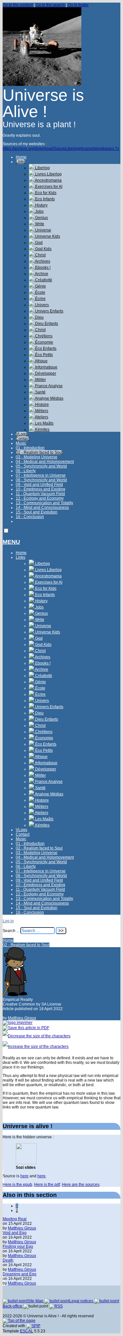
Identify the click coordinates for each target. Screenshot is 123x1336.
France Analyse (48, 386)
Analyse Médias (48, 398)
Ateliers (41, 417)
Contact (23, 438)
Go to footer (78, 5)
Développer (45, 373)
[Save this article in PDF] (26, 1028)
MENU (11, 542)
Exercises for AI (48, 186)
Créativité (43, 280)
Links (20, 161)
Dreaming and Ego (19, 1274)
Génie (40, 286)
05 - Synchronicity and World (41, 466)
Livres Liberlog (48, 174)
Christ (40, 255)
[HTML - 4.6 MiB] (26, 1163)
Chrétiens (43, 336)
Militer (40, 379)
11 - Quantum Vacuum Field (40, 493)
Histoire (41, 404)
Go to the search (50, 5)
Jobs (39, 211)
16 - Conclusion (30, 516)
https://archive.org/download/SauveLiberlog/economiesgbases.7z (61, 148)
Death (8, 1260)
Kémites (42, 429)
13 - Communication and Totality (44, 503)
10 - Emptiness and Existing (40, 489)
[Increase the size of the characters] (36, 1046)
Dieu (39, 317)
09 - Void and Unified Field (39, 484)
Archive (41, 273)
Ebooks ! (42, 267)
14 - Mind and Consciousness (42, 507)
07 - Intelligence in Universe (41, 475)
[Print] (17, 1022)
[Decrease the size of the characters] (37, 1036)
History (41, 205)
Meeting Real (15, 1219)
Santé (40, 392)
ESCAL (26, 1331)
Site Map (36, 1301)
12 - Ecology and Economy (40, 498)
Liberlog (42, 168)
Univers (41, 305)
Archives (42, 261)
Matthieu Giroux (22, 1018)
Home (21, 157)
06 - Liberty (26, 471)
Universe (42, 230)
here (24, 1176)
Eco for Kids (45, 192)
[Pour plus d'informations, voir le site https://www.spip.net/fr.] (33, 1326)
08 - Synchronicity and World (41, 480)
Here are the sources (80, 1184)
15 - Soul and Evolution (36, 512)
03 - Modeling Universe (36, 457)
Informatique (45, 367)
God (38, 242)
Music (21, 443)
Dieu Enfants (46, 323)
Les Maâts (43, 423)
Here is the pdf (47, 1184)
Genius (41, 217)
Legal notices (81, 1301)
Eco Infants (44, 199)
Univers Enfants (48, 311)
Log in (8, 921)
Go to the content (18, 5)
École (39, 292)
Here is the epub (17, 1184)
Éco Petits (43, 354)
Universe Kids (47, 236)
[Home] (42, 84)
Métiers (41, 411)
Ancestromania (48, 180)
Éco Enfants (45, 348)
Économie (43, 342)
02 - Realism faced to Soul (39, 452)
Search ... (11, 930)
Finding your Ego (18, 1246)
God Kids (42, 249)
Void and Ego (15, 1232)
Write (39, 224)
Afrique (41, 361)
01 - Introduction (30, 448)
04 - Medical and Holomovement (45, 461)
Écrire (40, 298)
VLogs (21, 434)
